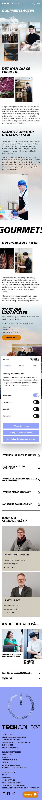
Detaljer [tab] (21, 366)
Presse (4, 775)
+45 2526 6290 (9, 613)
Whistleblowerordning (12, 783)
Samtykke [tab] (7, 366)
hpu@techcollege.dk (10, 609)
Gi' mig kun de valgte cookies (21, 432)
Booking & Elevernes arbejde (14, 768)
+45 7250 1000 (14, 740)
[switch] (36, 402)
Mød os (5, 763)
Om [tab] (34, 366)
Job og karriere (8, 780)
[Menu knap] (38, 3)
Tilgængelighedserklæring (13, 785)
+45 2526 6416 (9, 567)
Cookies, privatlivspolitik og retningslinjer (20, 788)
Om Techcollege (9, 772)
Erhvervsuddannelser (11, 752)
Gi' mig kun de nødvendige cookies (21, 439)
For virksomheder (9, 760)
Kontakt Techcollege (11, 765)
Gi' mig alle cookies (21, 426)
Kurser (5, 757)
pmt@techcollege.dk (11, 564)
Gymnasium (7, 755)
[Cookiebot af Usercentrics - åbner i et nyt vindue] (29, 359)
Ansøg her (11, 338)
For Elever (6, 777)
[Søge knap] (33, 3)
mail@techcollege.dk (17, 737)
